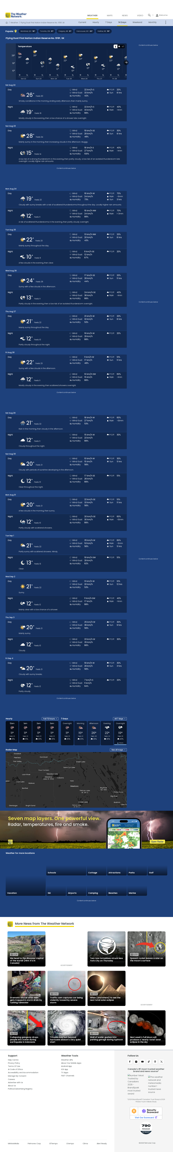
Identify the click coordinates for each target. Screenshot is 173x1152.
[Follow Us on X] (161, 1062)
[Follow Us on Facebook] (130, 1062)
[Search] (149, 15)
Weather (14, 22)
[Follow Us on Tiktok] (149, 1062)
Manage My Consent (17, 1076)
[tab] (115, 46)
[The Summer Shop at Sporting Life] (157, 886)
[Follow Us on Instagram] (136, 1062)
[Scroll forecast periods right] (126, 62)
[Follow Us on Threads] (155, 1062)
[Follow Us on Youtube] (142, 1062)
